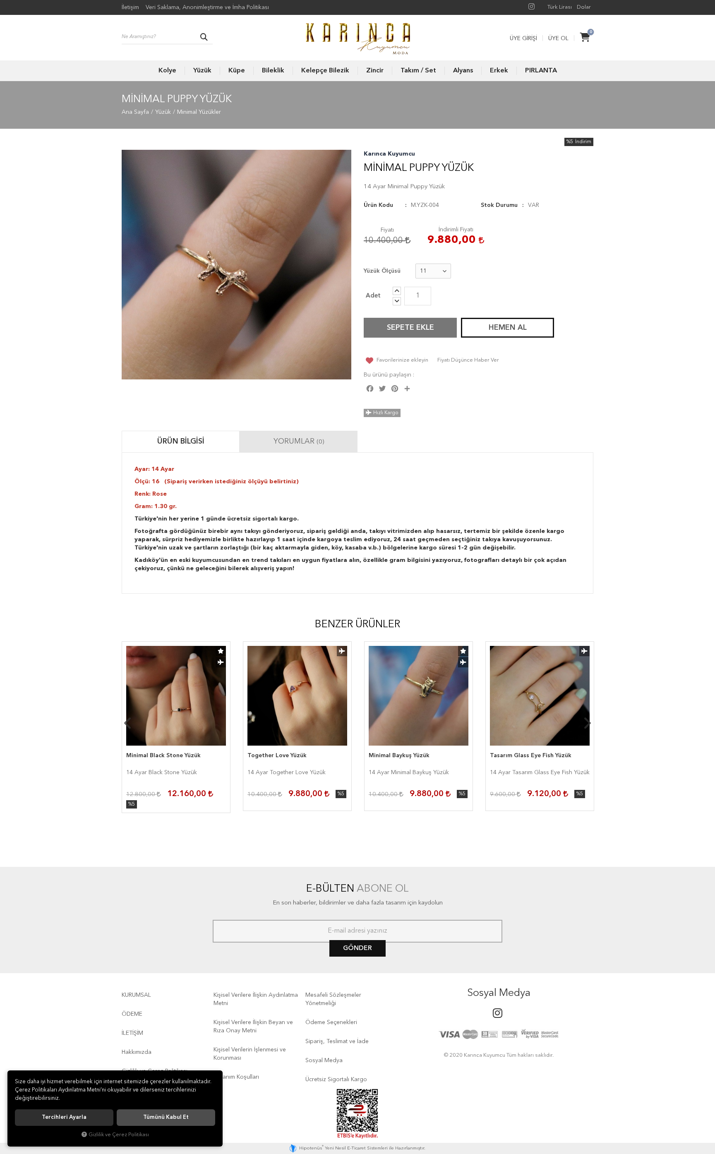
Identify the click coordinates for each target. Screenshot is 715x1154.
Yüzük (202, 70)
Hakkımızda (136, 1052)
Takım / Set (418, 70)
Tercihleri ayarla (64, 1117)
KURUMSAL (136, 995)
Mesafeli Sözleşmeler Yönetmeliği (333, 999)
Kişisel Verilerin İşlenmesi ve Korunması (250, 1054)
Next (587, 723)
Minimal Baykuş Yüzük (399, 755)
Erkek (499, 70)
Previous (128, 723)
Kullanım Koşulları (236, 1077)
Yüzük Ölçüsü (382, 271)
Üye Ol (558, 38)
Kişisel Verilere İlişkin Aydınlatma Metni (256, 999)
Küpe (236, 70)
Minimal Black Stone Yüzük (163, 755)
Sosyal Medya (324, 1060)
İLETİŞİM (132, 1033)
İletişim (130, 7)
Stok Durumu (499, 205)
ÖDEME (132, 1014)
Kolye (167, 70)
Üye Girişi (523, 38)
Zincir (375, 70)
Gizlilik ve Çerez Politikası (119, 1134)
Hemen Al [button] (508, 327)
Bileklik (273, 70)
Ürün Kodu (378, 205)
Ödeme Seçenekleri (331, 1022)
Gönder (357, 948)
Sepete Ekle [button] (410, 327)
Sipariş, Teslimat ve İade (337, 1041)
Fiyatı (387, 230)
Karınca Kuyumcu (389, 154)
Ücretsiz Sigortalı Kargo (336, 1079)
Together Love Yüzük (277, 755)
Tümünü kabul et (166, 1117)
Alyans (463, 70)
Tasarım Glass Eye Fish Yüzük (530, 755)
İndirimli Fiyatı (456, 230)
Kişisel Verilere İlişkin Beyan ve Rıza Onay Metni (253, 1027)
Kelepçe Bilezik (325, 70)
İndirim (583, 141)
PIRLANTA (541, 70)
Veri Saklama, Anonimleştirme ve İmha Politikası (207, 7)
